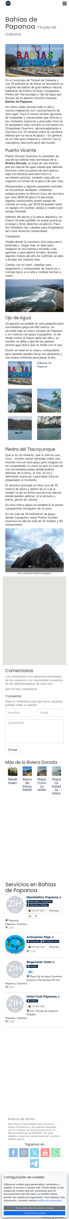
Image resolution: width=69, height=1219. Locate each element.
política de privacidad (49, 1200)
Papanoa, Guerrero (16, 924)
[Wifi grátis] (31, 972)
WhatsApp (54, 910)
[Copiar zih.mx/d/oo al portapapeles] (53, 937)
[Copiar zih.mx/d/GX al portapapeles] (54, 962)
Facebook (13, 1152)
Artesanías (34, 941)
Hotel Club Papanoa (42, 996)
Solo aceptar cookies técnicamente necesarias (35, 1208)
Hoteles (33, 966)
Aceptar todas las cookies (34, 1213)
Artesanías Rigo (39, 937)
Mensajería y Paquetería (40, 901)
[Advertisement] (34, 841)
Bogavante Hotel (40, 962)
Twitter (34, 1152)
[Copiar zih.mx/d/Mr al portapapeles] (60, 897)
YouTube (45, 1152)
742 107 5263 (38, 910)
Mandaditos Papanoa (43, 897)
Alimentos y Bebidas (38, 905)
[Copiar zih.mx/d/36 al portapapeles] (59, 997)
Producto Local (51, 941)
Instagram (23, 1152)
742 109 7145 (38, 947)
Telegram (34, 1163)
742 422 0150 (38, 1006)
